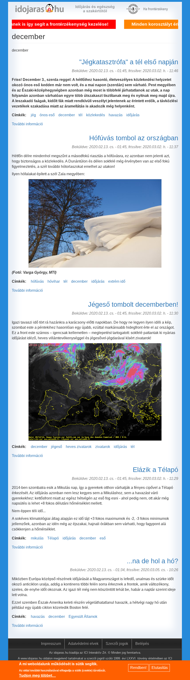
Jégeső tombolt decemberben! (133, 304)
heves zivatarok (79, 447)
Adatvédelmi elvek (83, 644)
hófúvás (37, 281)
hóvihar (54, 281)
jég (33, 115)
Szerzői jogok (117, 644)
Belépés (142, 644)
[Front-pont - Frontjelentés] (158, 11)
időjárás (132, 115)
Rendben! (138, 668)
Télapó (53, 538)
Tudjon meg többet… (37, 675)
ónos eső (47, 115)
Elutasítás (160, 668)
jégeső (56, 447)
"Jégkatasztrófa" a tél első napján (128, 62)
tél (80, 115)
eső (103, 538)
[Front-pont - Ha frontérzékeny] (133, 11)
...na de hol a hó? (152, 561)
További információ (27, 124)
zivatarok (102, 447)
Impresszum (51, 644)
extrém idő (116, 281)
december (66, 115)
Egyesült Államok (83, 617)
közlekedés (95, 115)
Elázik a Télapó (155, 469)
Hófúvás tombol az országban (133, 138)
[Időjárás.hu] (39, 11)
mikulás (37, 538)
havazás (116, 115)
